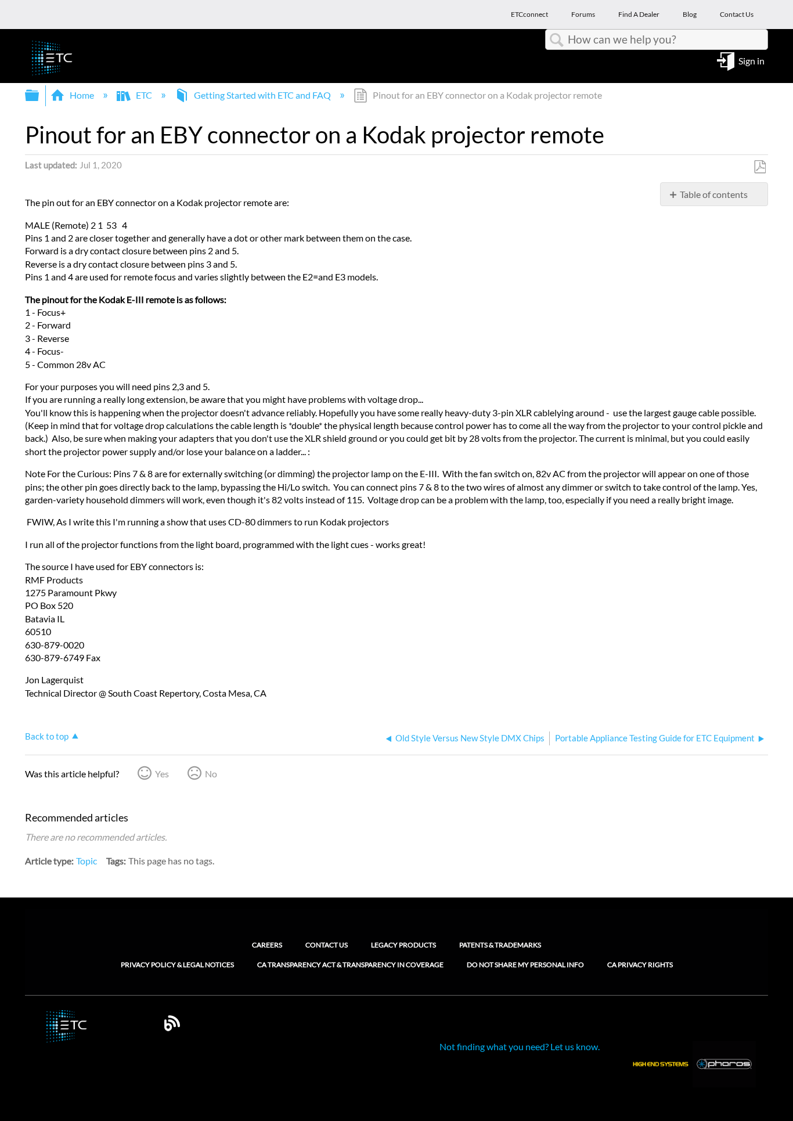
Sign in (751, 60)
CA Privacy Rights (640, 965)
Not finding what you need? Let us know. (519, 1046)
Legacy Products (403, 944)
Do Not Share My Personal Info (525, 965)
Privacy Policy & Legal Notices (177, 965)
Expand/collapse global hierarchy (39, 95)
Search (556, 40)
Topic (86, 860)
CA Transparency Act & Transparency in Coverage (350, 965)
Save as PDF (760, 167)
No (211, 773)
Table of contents (714, 194)
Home (82, 94)
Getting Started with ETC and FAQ (262, 94)
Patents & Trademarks (500, 944)
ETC (144, 94)
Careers (267, 944)
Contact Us (326, 944)
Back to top (47, 736)
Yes (162, 773)
